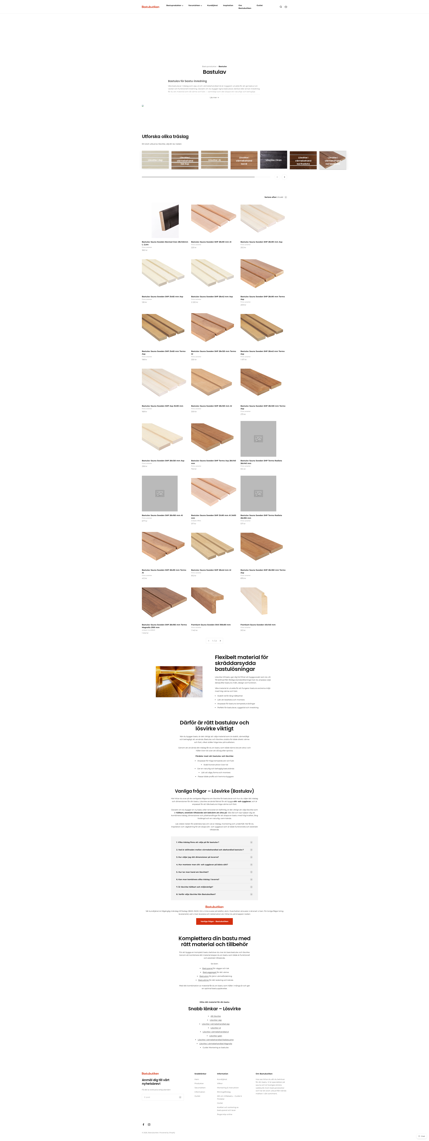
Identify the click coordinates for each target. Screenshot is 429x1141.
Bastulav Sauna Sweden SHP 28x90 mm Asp (261, 242)
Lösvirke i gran (215, 1036)
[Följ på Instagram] (149, 1124)
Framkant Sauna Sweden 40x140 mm (258, 625)
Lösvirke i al (216, 1028)
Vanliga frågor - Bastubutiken (214, 921)
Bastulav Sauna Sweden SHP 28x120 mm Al (211, 406)
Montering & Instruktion (228, 1088)
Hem (197, 1079)
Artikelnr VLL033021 (148, 630)
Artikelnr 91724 (196, 521)
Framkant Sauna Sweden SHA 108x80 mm (211, 625)
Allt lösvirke (216, 1016)
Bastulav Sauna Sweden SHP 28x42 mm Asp (212, 297)
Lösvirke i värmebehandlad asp (216, 1024)
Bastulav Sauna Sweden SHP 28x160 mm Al (162, 515)
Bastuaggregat (210, 972)
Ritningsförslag (224, 1092)
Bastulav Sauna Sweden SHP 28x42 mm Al (211, 570)
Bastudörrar (203, 980)
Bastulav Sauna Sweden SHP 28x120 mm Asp (163, 461)
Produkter (199, 1083)
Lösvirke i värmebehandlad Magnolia (215, 1044)
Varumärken (200, 1088)
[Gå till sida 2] (220, 641)
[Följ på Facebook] (143, 1124)
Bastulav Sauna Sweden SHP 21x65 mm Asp (162, 297)
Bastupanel (207, 968)
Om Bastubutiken (245, 6)
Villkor (220, 1083)
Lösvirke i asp (216, 1020)
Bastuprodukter (209, 66)
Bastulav (223, 66)
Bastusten (204, 976)
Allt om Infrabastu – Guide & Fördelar (229, 1097)
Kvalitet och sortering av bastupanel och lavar (228, 1108)
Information (200, 1092)
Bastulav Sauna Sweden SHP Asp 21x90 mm (162, 406)
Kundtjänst (212, 5)
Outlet (260, 5)
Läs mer (213, 97)
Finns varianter (147, 247)
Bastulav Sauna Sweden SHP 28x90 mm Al (211, 242)
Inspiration (228, 5)
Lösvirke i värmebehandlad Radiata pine (216, 1040)
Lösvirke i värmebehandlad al (216, 1032)
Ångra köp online (224, 1114)
